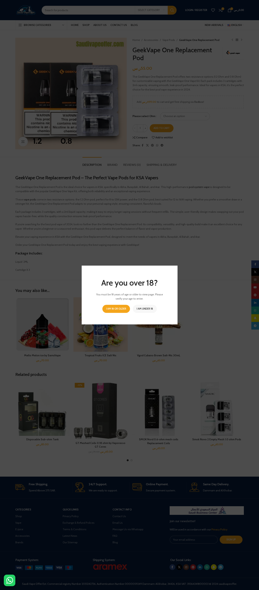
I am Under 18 (145, 308)
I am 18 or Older (116, 308)
